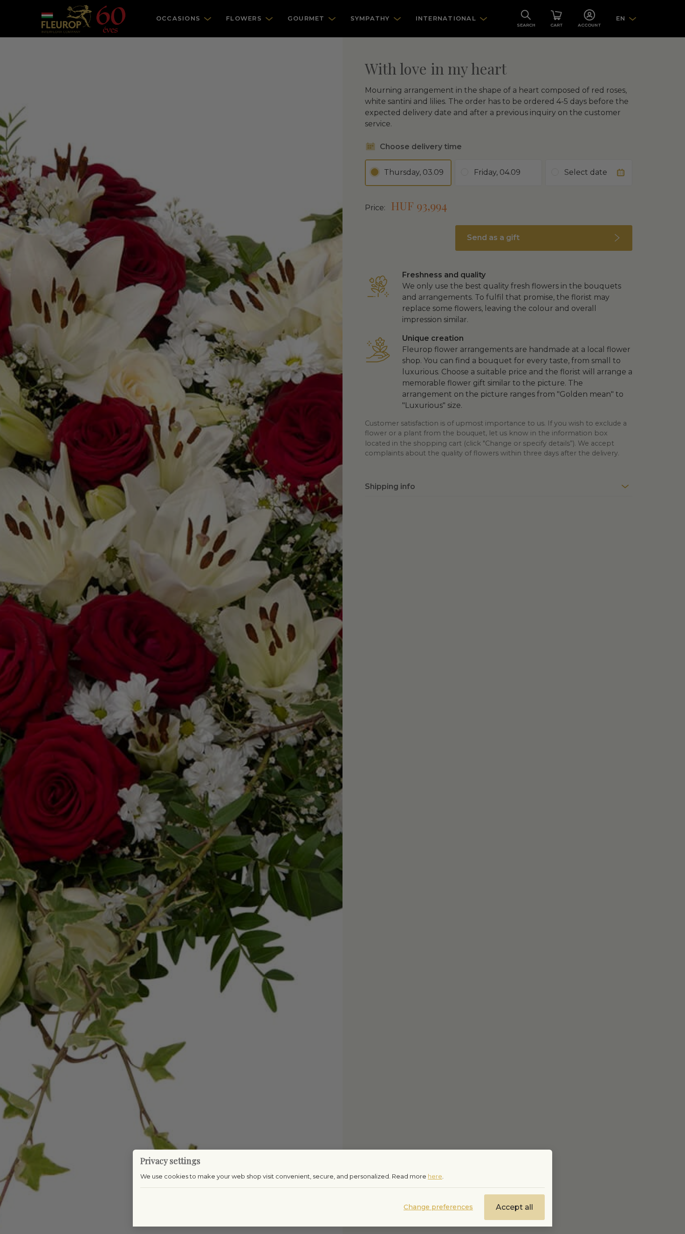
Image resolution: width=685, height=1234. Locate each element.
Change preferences (438, 1207)
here (435, 1176)
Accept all (514, 1207)
